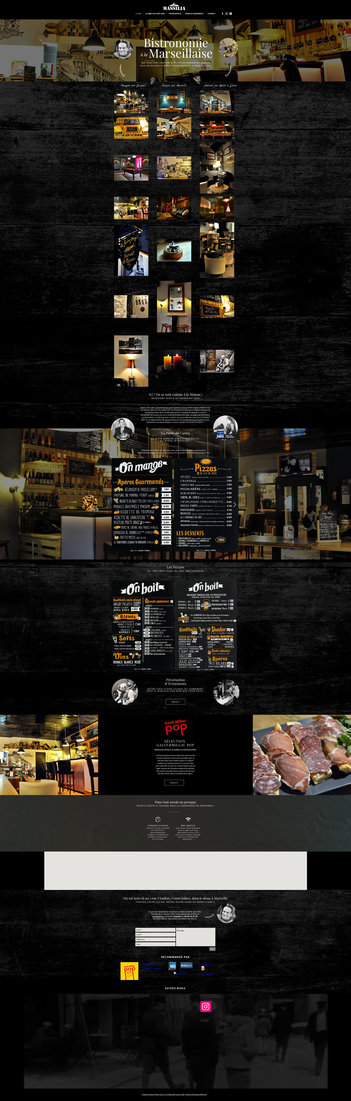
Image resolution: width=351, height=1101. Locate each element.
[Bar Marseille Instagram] (226, 13)
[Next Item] (234, 504)
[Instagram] (205, 1006)
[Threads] (230, 13)
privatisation (158, 916)
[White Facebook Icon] (222, 13)
